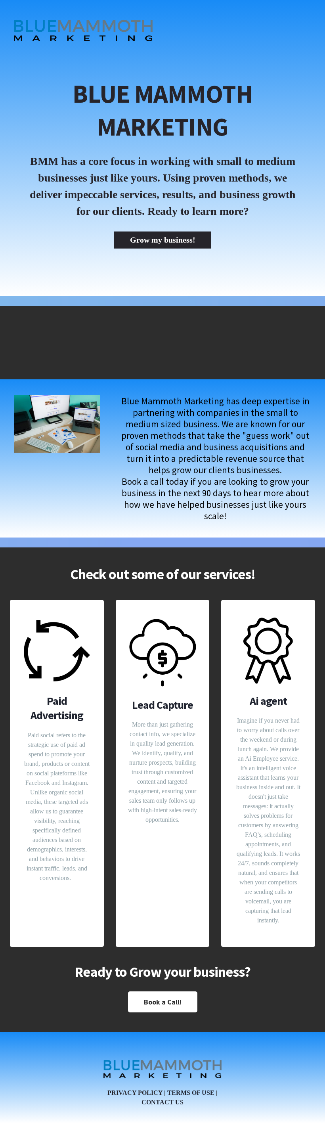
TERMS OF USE (190, 1092)
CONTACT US (162, 1102)
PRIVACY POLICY (134, 1092)
